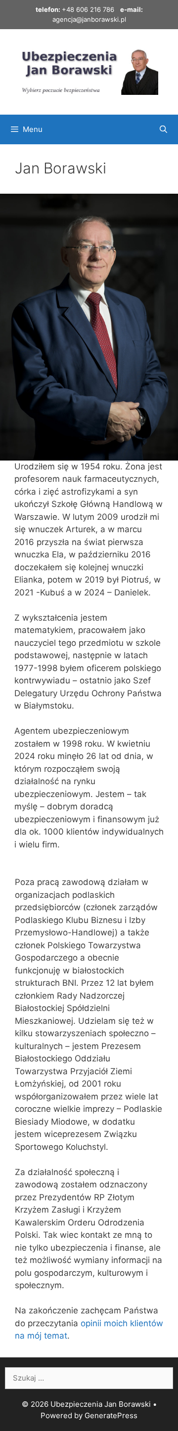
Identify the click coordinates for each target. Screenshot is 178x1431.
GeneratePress (111, 1415)
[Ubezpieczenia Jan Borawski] (89, 71)
